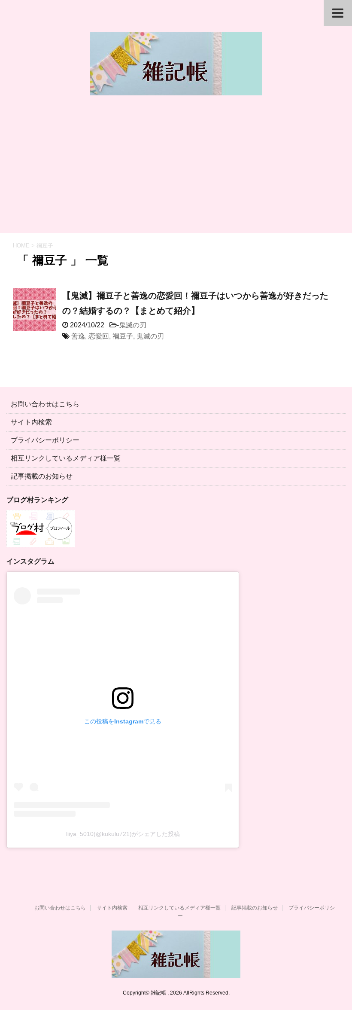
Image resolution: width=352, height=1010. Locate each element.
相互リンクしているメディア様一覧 (66, 458)
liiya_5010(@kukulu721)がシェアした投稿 (123, 833)
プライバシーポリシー (45, 440)
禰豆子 (122, 336)
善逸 (78, 336)
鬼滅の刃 (132, 325)
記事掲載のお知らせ (42, 476)
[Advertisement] (176, 168)
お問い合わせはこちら (45, 404)
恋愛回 (98, 336)
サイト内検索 (31, 422)
